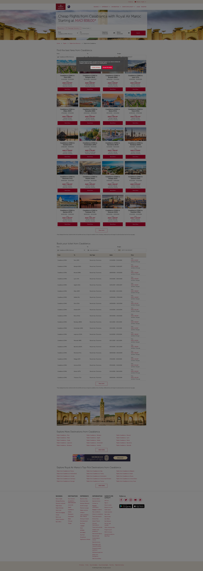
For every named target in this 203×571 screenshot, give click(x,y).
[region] (102, 64)
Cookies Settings (96, 67)
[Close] (125, 59)
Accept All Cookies (107, 67)
